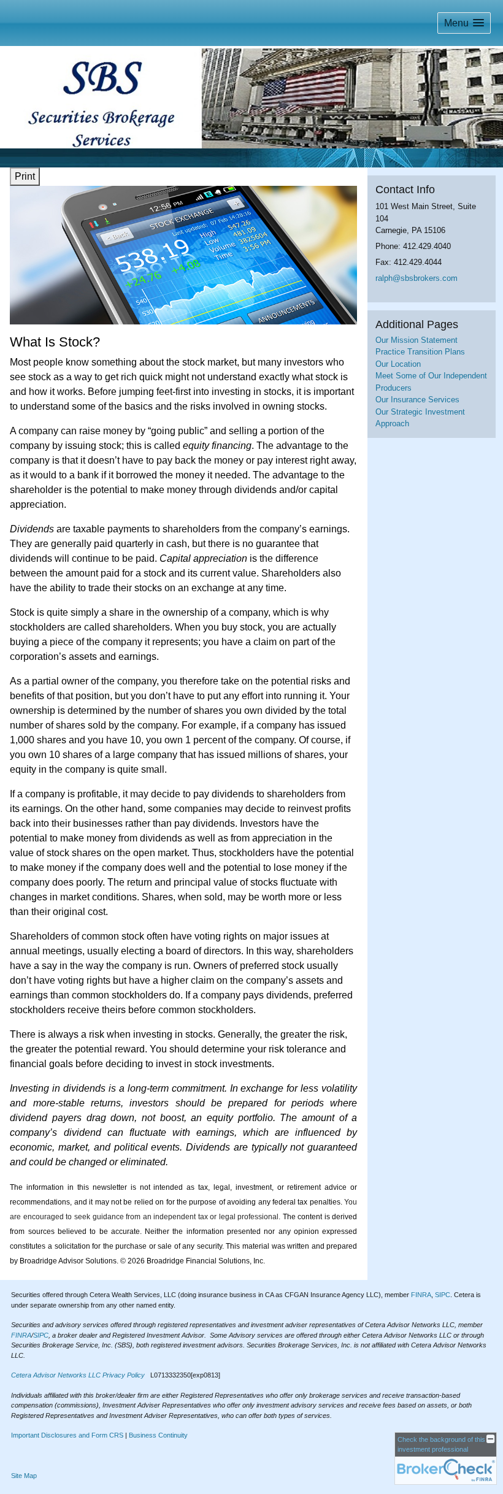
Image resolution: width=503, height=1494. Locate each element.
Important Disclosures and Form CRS (67, 1435)
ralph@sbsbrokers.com (416, 278)
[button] (464, 23)
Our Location (398, 364)
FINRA (421, 1294)
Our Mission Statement (416, 340)
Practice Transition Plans (420, 351)
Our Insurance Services (417, 399)
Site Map (24, 1475)
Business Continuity (158, 1435)
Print (25, 176)
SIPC (442, 1294)
